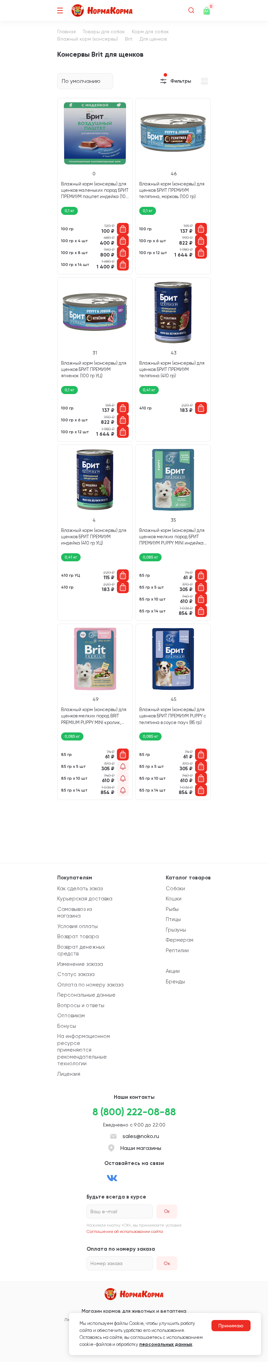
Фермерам (179, 940)
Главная (66, 31)
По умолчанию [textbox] (81, 81)
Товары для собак (104, 31)
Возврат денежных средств (81, 950)
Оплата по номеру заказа (90, 985)
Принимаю (231, 1325)
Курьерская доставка (84, 899)
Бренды (175, 981)
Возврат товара (78, 936)
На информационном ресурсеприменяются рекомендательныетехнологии (83, 1050)
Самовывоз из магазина (74, 912)
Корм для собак (150, 31)
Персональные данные (86, 995)
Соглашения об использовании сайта (125, 1231)
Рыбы (172, 909)
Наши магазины (140, 1148)
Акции (173, 971)
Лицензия (68, 1074)
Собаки (175, 888)
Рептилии (177, 950)
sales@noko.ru (140, 1136)
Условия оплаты (77, 926)
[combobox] (85, 81)
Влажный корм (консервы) (87, 39)
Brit (129, 39)
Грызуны (176, 930)
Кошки (173, 899)
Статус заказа (76, 974)
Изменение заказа (80, 964)
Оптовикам (71, 1015)
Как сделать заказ (80, 888)
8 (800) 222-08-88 (134, 1112)
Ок (167, 1263)
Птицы (173, 919)
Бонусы (66, 1026)
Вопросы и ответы (80, 1005)
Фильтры (180, 81)
